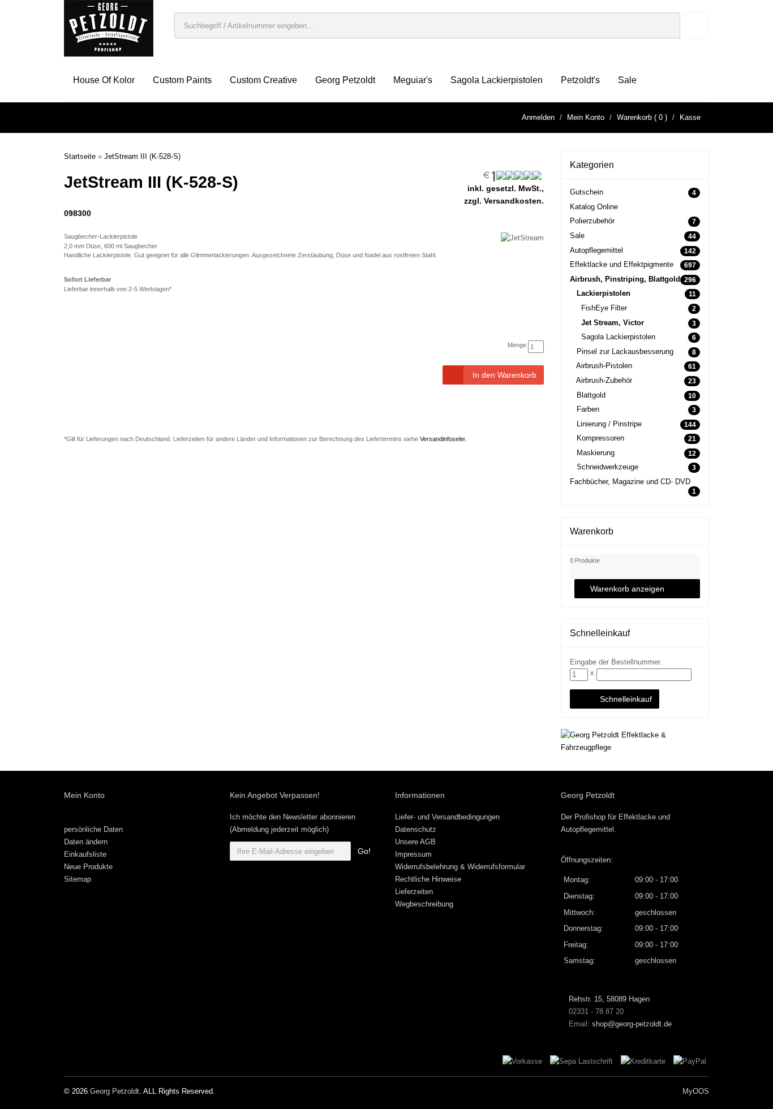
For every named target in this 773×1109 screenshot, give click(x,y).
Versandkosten (513, 200)
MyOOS (695, 1091)
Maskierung (596, 452)
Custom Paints (182, 80)
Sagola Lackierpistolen (496, 80)
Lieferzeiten (414, 891)
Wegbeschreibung (424, 904)
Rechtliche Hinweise (428, 879)
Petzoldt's (580, 80)
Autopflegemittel (596, 250)
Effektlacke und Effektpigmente (621, 264)
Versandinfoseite (442, 438)
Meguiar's (412, 80)
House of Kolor (104, 80)
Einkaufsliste (85, 854)
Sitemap (77, 879)
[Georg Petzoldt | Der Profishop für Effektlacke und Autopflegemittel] (108, 27)
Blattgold (591, 395)
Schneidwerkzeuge (607, 467)
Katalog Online (594, 206)
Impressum (413, 854)
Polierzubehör (592, 221)
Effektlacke (637, 817)
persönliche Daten (93, 829)
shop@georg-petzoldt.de (632, 1024)
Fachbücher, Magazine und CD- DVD (630, 481)
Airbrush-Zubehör (604, 380)
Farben (588, 409)
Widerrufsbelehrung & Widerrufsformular (460, 866)
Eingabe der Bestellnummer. (616, 662)
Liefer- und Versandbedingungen (447, 817)
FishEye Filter (604, 308)
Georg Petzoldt (345, 80)
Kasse (690, 117)
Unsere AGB (415, 842)
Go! (364, 851)
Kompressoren (600, 438)
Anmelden (538, 117)
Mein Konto (585, 117)
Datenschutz (415, 829)
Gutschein (586, 192)
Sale (627, 80)
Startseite (80, 156)
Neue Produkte (88, 866)
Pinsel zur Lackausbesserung (625, 351)
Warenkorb (634, 117)
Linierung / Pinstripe (609, 424)
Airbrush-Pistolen (604, 365)
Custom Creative (263, 80)
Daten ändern (86, 842)
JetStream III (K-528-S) (142, 156)
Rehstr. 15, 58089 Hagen (608, 999)
